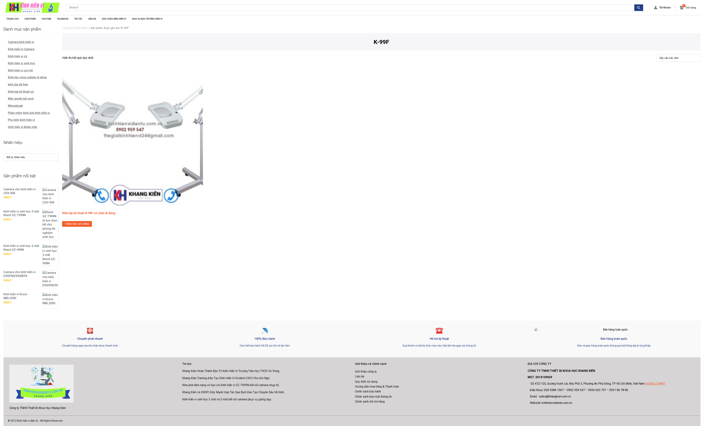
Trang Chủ (12, 19)
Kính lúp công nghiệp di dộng (27, 77)
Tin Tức (78, 19)
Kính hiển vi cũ (17, 56)
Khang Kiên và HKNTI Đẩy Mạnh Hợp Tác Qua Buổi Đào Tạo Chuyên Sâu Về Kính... (233, 392)
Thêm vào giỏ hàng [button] (77, 224)
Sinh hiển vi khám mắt (22, 127)
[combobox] (350, 7)
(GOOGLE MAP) (655, 383)
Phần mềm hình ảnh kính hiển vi (29, 113)
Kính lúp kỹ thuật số (21, 91)
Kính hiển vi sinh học (21, 63)
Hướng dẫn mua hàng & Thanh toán (377, 386)
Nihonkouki (15, 106)
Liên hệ (359, 376)
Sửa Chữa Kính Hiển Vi (114, 19)
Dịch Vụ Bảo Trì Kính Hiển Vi (147, 19)
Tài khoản (665, 7)
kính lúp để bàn (18, 84)
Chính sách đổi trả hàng (370, 401)
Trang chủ (68, 28)
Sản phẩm (82, 28)
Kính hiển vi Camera (21, 49)
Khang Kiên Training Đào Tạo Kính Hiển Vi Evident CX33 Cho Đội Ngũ (226, 378)
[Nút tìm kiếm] (638, 7)
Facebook (62, 19)
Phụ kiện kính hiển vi (21, 120)
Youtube (46, 19)
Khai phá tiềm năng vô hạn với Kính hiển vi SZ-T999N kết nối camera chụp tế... (231, 385)
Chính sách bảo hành (368, 391)
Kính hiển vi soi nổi (20, 70)
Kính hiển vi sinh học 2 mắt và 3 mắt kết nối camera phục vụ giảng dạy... (227, 399)
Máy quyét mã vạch (21, 98)
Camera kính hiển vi (21, 42)
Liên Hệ (92, 19)
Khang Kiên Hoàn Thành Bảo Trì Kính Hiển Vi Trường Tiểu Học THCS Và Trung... (231, 371)
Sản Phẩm (30, 19)
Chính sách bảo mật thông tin (373, 396)
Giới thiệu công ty (366, 371)
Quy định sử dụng (366, 381)
